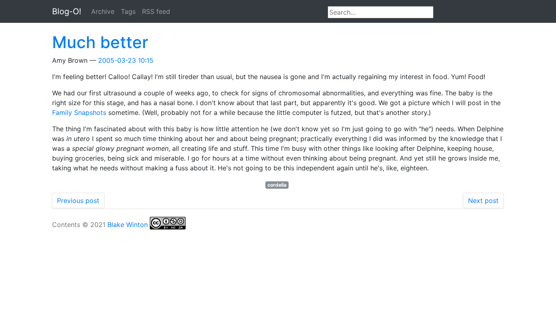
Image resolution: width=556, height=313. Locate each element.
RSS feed (156, 11)
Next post (483, 200)
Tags (128, 11)
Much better (100, 42)
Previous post (78, 200)
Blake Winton (127, 224)
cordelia (277, 185)
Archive (102, 11)
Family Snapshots (79, 112)
